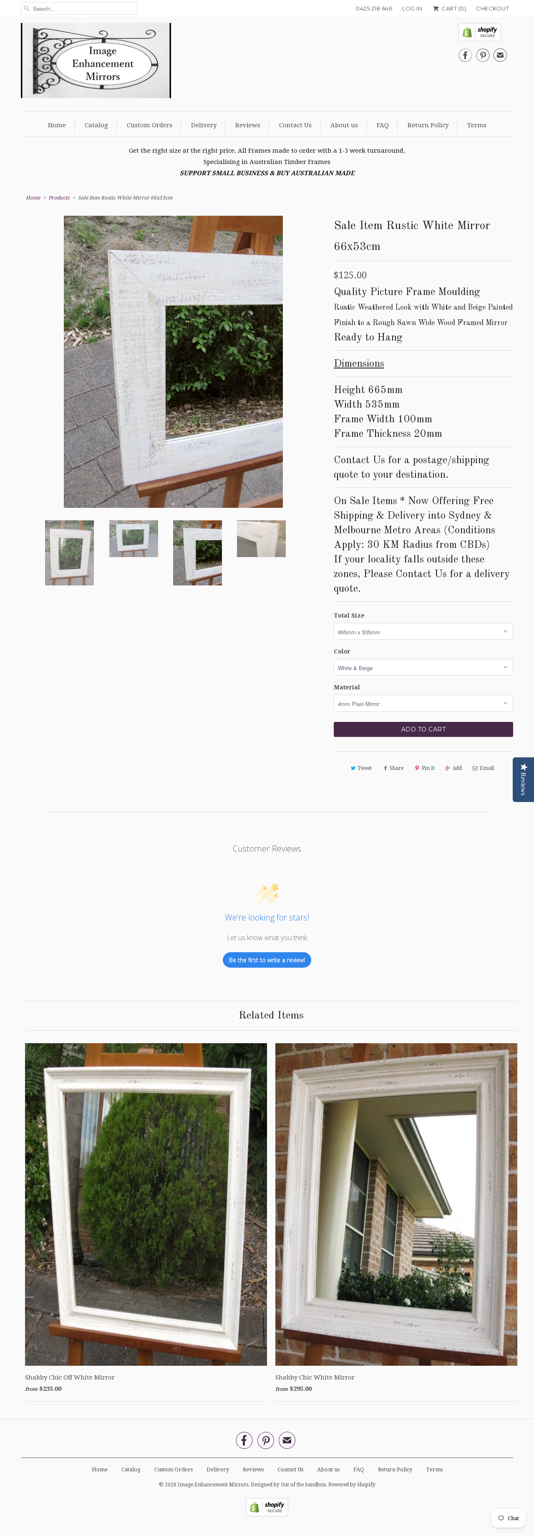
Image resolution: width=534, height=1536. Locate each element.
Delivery (204, 125)
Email (487, 768)
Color (342, 651)
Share (396, 768)
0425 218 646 (374, 8)
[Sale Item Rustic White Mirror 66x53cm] (173, 330)
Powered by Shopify (351, 1485)
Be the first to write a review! (267, 960)
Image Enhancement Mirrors (213, 1485)
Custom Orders (149, 125)
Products (58, 198)
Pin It (428, 768)
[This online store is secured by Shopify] (482, 34)
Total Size (349, 615)
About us (344, 125)
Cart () (453, 8)
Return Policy (428, 125)
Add (457, 768)
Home (57, 125)
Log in (412, 8)
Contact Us (295, 125)
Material (347, 687)
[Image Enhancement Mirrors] (96, 63)
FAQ (383, 125)
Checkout (492, 8)
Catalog (96, 125)
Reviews (247, 125)
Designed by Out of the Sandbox (288, 1485)
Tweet (365, 768)
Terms (476, 125)
